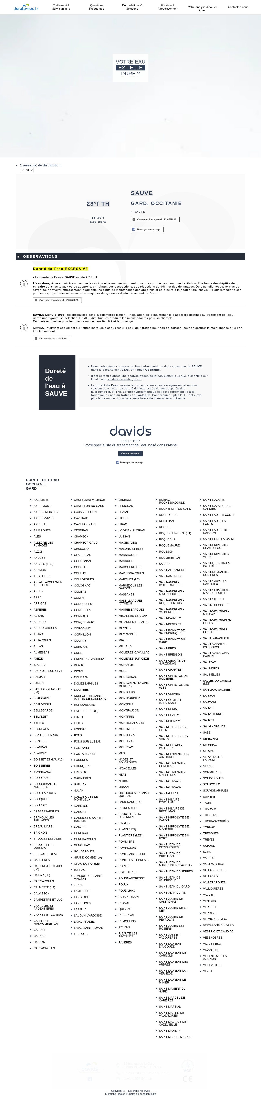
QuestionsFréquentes (96, 7)
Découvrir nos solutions (53, 338)
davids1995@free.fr (138, 1078)
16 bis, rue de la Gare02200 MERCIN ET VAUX (142, 1065)
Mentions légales (115, 1093)
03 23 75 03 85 (134, 1073)
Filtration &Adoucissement (167, 7)
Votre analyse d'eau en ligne (203, 8)
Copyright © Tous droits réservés (130, 1090)
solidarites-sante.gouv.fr (124, 379)
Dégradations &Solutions (132, 7)
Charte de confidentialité (141, 1093)
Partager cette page (148, 229)
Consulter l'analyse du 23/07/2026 (156, 219)
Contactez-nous (238, 7)
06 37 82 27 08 (158, 1073)
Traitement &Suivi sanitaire (61, 7)
